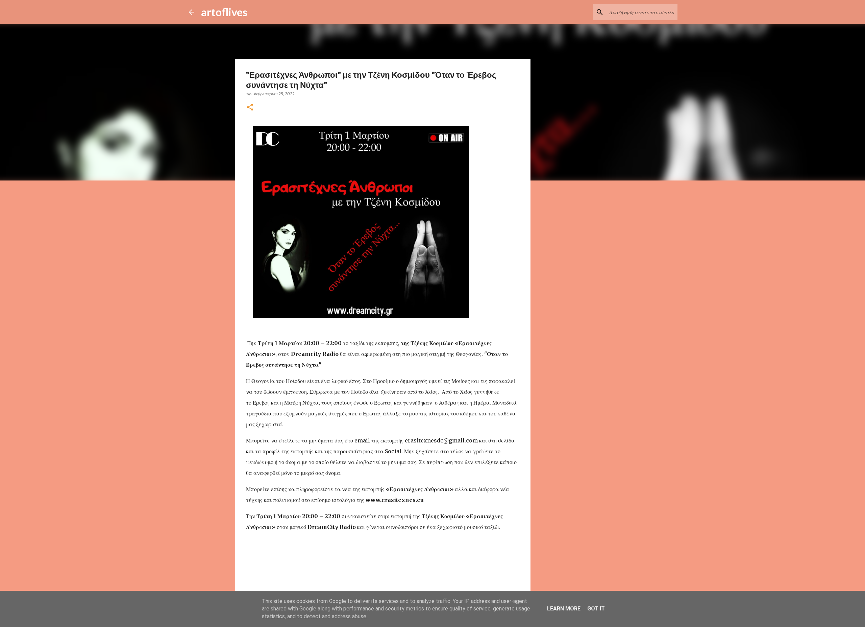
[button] (250, 107)
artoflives (224, 12)
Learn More (563, 608)
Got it (596, 608)
